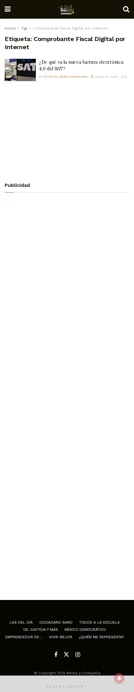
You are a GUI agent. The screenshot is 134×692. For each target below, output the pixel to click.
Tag (24, 28)
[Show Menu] (8, 9)
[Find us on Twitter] (66, 654)
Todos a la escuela (99, 622)
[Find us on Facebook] (55, 654)
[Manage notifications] (119, 678)
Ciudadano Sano (56, 622)
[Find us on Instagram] (77, 654)
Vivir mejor (60, 637)
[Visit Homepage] (67, 9)
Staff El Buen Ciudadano (66, 76)
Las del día (21, 622)
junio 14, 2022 (105, 76)
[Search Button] (126, 9)
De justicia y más (40, 629)
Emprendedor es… (23, 637)
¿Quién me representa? (101, 637)
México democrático (85, 629)
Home (10, 28)
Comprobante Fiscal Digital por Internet (70, 28)
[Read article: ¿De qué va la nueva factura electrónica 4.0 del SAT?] (20, 70)
